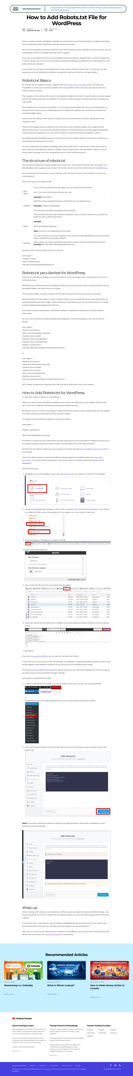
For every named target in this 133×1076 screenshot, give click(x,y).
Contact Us (42, 1065)
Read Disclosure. (64, 10)
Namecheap (91, 1033)
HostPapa (113, 1030)
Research (33, 1065)
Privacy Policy (54, 1065)
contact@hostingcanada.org (112, 1069)
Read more (15, 1051)
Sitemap (78, 1065)
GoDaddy (90, 1036)
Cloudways (113, 1033)
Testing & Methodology (19, 1065)
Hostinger (90, 1030)
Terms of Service (67, 1065)
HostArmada (102, 1033)
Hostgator (102, 1030)
